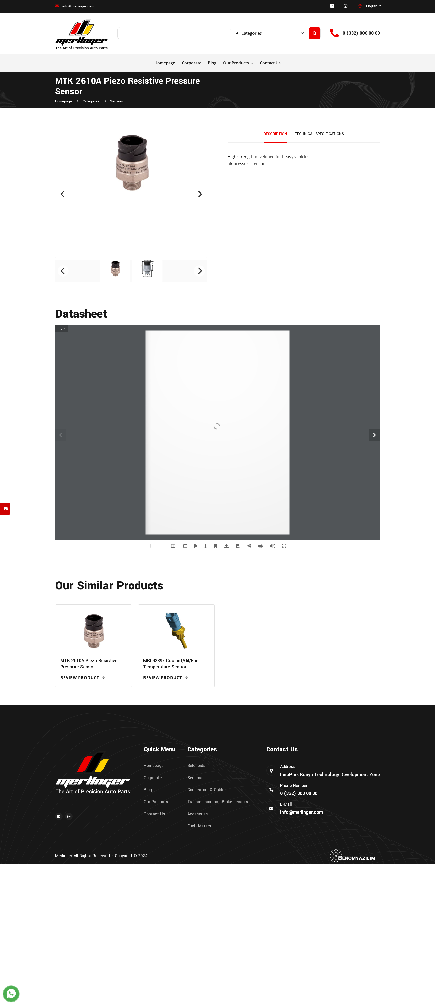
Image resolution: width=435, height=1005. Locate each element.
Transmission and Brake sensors (217, 802)
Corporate (191, 63)
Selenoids (196, 765)
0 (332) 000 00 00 (361, 33)
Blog (212, 63)
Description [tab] (275, 134)
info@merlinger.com (77, 6)
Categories (91, 101)
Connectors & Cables (207, 790)
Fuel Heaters (199, 826)
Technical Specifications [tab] (319, 134)
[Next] (199, 194)
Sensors (116, 101)
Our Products (236, 63)
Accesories (197, 814)
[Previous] (63, 194)
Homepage (164, 63)
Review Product (80, 678)
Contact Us (270, 63)
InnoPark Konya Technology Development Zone (330, 774)
